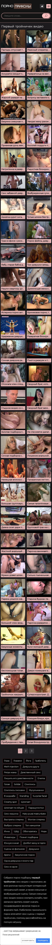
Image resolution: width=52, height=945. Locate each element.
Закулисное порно (25, 855)
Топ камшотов (32, 825)
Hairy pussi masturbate (34, 814)
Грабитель (40, 761)
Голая (7, 784)
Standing (24, 796)
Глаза (6, 761)
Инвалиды (9, 837)
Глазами (18, 761)
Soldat (17, 784)
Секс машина (11, 814)
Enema (41, 778)
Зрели (7, 855)
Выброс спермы (12, 825)
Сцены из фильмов (14, 849)
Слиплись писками (14, 790)
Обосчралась (30, 831)
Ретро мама (10, 772)
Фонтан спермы (36, 819)
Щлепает (25, 802)
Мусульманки (36, 790)
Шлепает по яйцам (14, 808)
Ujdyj (16, 831)
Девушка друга (31, 766)
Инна (7, 831)
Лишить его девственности (18, 778)
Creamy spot (10, 802)
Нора (43, 831)
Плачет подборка (29, 837)
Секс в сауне (10, 867)
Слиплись (30, 784)
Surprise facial (40, 796)
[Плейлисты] (42, 6)
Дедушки (34, 849)
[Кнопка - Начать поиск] (46, 15)
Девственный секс (31, 772)
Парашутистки (36, 808)
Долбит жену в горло (34, 843)
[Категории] (48, 6)
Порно (16, 6)
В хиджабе (9, 796)
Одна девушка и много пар (18, 861)
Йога (28, 761)
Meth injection (11, 766)
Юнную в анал (11, 843)
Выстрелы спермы (14, 819)
